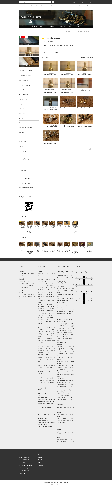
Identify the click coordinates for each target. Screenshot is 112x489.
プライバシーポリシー (24, 468)
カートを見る (41, 462)
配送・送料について (24, 459)
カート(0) (90, 2)
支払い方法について (24, 457)
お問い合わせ (89, 5)
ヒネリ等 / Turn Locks (49, 41)
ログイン (82, 2)
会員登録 (75, 2)
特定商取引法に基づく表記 (25, 465)
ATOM (24, 473)
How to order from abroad (44, 407)
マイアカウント (42, 454)
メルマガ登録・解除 (79, 5)
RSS (20, 473)
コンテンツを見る (49, 5)
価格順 (87, 57)
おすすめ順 (82, 57)
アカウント (66, 2)
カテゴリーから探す (29, 5)
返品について (22, 462)
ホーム (20, 5)
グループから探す (39, 5)
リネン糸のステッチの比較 (25, 183)
